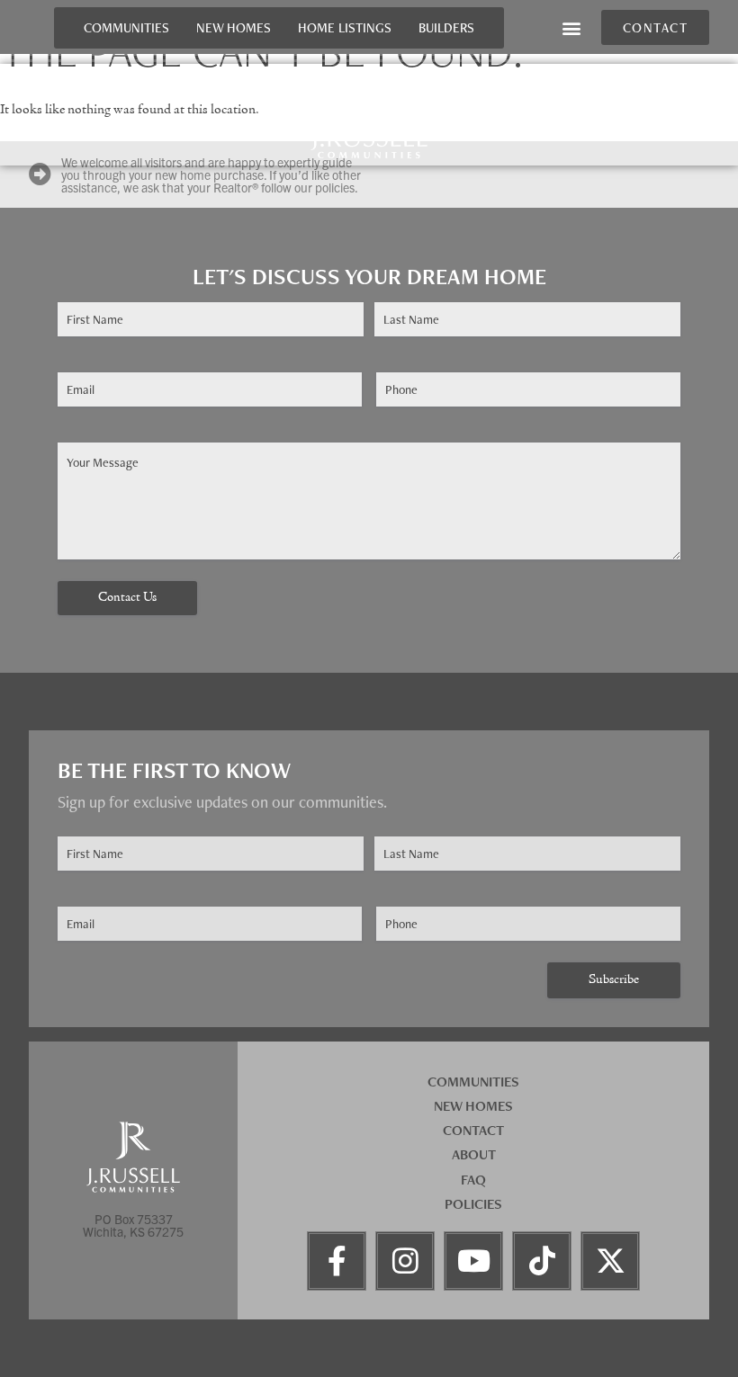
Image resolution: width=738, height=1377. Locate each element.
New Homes (233, 27)
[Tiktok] (542, 1261)
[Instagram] (405, 1261)
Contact (473, 1130)
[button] (572, 27)
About (474, 1154)
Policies (473, 1203)
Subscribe (614, 979)
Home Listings (345, 27)
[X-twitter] (610, 1261)
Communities (126, 27)
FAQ (473, 1179)
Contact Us (127, 597)
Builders (446, 27)
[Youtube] (473, 1261)
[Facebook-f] (336, 1261)
